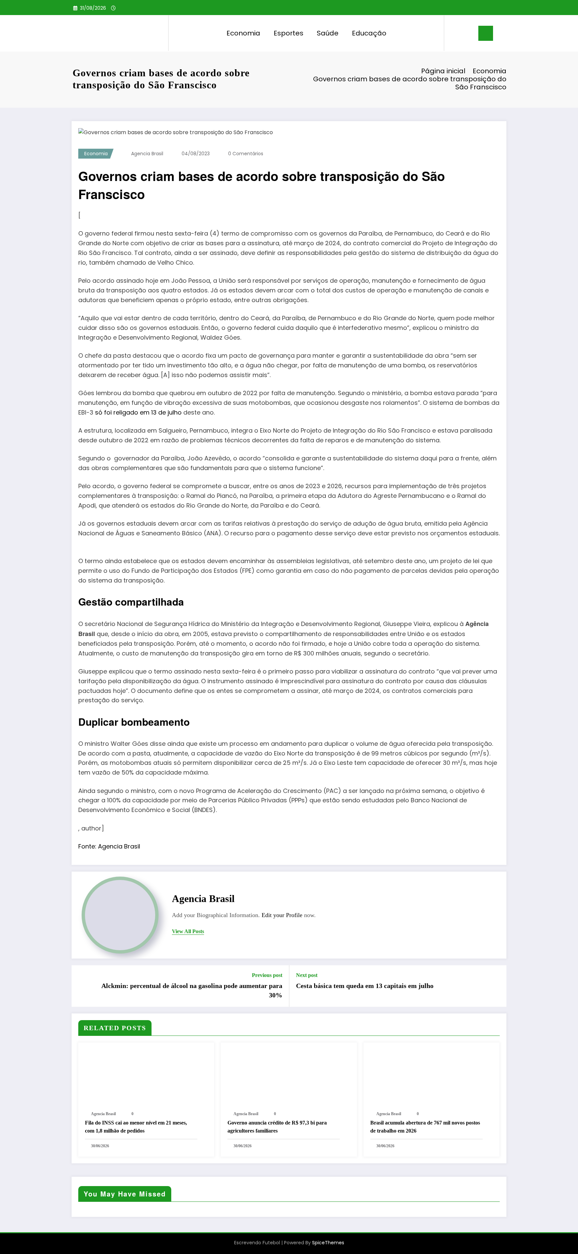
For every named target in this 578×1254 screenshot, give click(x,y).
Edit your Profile (282, 915)
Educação (369, 33)
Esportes (288, 33)
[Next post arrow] (497, 986)
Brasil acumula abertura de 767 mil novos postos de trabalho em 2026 (425, 1127)
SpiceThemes (328, 1242)
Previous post (267, 975)
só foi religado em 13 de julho (137, 412)
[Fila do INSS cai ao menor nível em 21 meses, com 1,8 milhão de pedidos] (146, 1076)
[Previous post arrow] (81, 986)
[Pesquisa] (456, 33)
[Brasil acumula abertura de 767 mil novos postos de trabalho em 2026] (431, 1076)
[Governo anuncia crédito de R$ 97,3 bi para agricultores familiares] (289, 1076)
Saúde (328, 33)
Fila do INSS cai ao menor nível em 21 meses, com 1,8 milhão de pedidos (136, 1127)
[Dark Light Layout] (468, 33)
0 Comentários (245, 153)
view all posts (188, 931)
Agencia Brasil (147, 153)
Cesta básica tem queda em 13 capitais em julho (365, 985)
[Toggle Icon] (485, 33)
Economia (243, 33)
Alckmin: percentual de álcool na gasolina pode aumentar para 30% (191, 990)
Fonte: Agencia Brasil (109, 846)
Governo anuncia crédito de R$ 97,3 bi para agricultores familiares (277, 1127)
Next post (306, 975)
